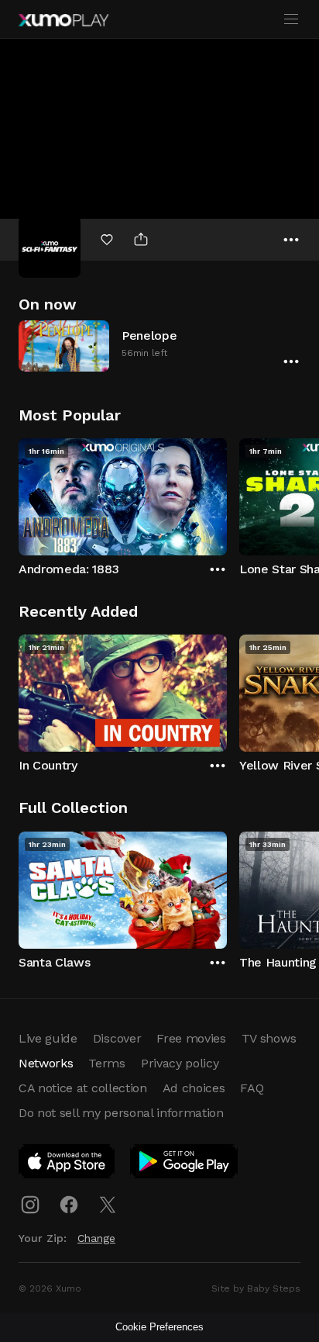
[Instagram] (30, 1204)
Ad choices (194, 1088)
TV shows (269, 1038)
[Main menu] (291, 19)
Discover (117, 1038)
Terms (106, 1063)
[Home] (63, 20)
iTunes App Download (67, 1164)
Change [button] (96, 1238)
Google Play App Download (185, 1164)
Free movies (190, 1038)
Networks (46, 1063)
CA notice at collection (83, 1088)
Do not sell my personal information (121, 1112)
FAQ (251, 1088)
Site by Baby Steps (255, 1288)
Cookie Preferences (159, 1327)
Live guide (48, 1038)
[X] (107, 1204)
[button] (159, 345)
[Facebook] (69, 1204)
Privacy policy (180, 1063)
